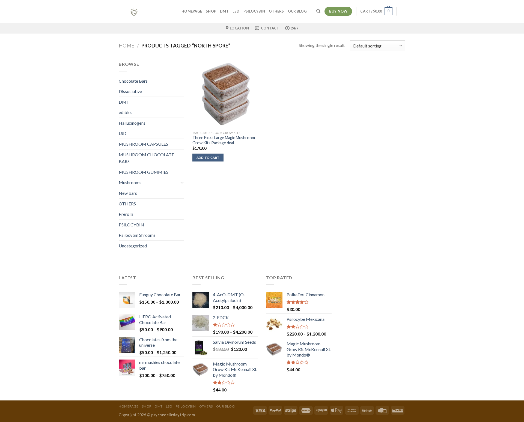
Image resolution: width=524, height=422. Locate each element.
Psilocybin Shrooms (137, 235)
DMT (224, 11)
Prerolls (126, 214)
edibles (125, 112)
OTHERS (276, 11)
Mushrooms (130, 182)
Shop (211, 11)
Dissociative (130, 91)
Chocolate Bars (133, 80)
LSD (236, 11)
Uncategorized (133, 245)
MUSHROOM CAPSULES (143, 143)
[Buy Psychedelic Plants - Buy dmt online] (146, 11)
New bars (128, 193)
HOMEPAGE (191, 11)
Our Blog (297, 11)
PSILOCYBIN (254, 11)
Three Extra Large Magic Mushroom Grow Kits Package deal (223, 140)
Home (126, 46)
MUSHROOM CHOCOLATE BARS (146, 158)
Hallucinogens (132, 122)
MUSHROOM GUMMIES (143, 172)
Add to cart (208, 157)
